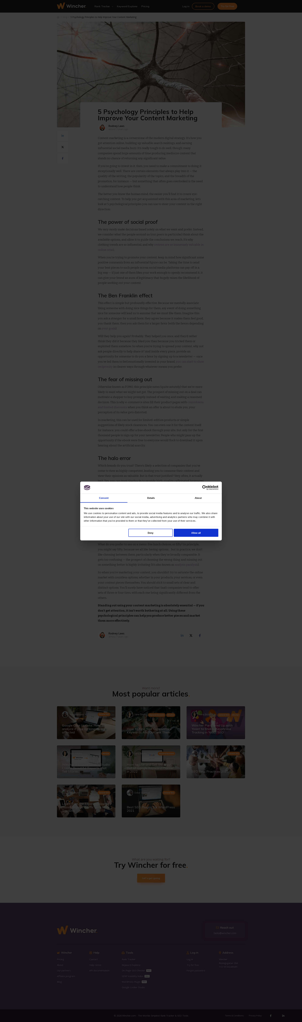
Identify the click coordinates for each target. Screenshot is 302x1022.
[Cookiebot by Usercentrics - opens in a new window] (204, 487)
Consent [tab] (104, 498)
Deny (150, 532)
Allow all (196, 532)
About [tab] (198, 498)
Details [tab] (151, 498)
